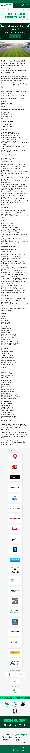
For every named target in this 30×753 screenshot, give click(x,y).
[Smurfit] (15, 580)
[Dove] (15, 601)
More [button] (14, 1)
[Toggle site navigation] (2, 5)
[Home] (8, 5)
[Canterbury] (15, 467)
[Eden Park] (15, 632)
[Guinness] (15, 477)
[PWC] (15, 539)
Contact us (6, 740)
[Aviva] (15, 488)
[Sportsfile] (15, 681)
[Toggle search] (27, 5)
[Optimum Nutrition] (15, 591)
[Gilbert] (15, 570)
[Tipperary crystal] (20, 674)
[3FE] (9, 674)
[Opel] (15, 508)
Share (15, 36)
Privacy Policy (7, 737)
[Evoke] (15, 642)
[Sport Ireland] (15, 611)
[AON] (15, 529)
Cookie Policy (7, 734)
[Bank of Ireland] (15, 498)
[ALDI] (15, 549)
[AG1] (15, 663)
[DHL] (15, 653)
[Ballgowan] (15, 622)
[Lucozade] (15, 560)
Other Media (24, 750)
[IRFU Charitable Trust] (15, 691)
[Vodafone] (15, 457)
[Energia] (15, 518)
